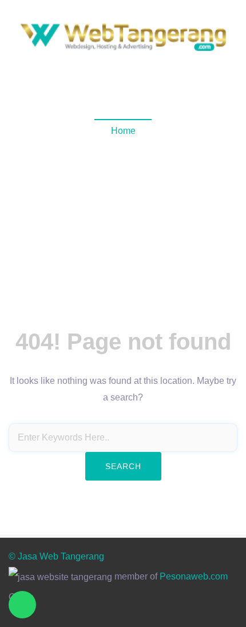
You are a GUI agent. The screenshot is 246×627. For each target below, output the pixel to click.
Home (123, 131)
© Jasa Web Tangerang (56, 556)
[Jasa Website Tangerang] (123, 36)
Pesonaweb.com (194, 576)
